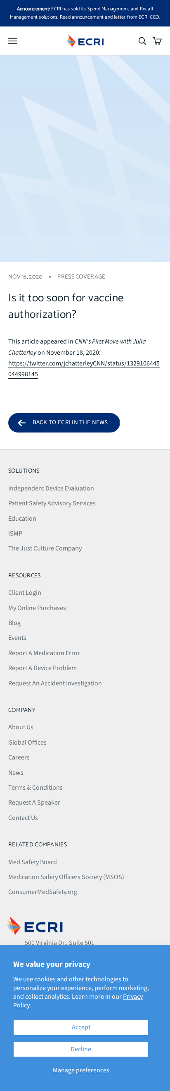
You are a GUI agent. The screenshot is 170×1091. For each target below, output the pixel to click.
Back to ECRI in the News (70, 422)
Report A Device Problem (42, 668)
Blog (14, 622)
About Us (20, 727)
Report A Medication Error (44, 653)
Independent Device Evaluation (51, 488)
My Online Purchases (37, 608)
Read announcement (82, 17)
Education (22, 518)
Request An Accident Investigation (55, 683)
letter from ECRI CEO (136, 17)
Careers (19, 757)
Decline (81, 1049)
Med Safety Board (32, 862)
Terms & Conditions (35, 787)
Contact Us (23, 817)
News (16, 772)
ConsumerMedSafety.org (42, 891)
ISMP (15, 533)
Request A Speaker (34, 802)
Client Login (24, 592)
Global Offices (27, 742)
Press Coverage (81, 277)
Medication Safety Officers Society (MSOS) (66, 877)
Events (17, 637)
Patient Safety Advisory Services (52, 503)
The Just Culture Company (45, 548)
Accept (81, 1027)
